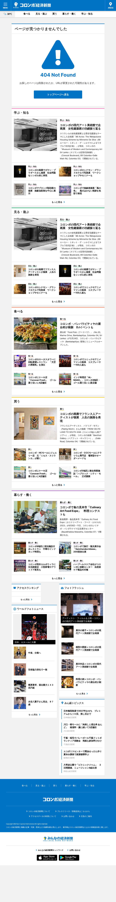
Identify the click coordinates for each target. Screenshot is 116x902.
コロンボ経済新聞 (32, 5)
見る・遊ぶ (41, 13)
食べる (26, 13)
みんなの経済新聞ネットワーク (58, 839)
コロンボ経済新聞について (39, 811)
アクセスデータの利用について (43, 816)
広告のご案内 (86, 816)
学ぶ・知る (87, 13)
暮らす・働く (69, 13)
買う (54, 13)
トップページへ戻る (58, 94)
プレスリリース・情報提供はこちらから (73, 811)
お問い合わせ (68, 816)
